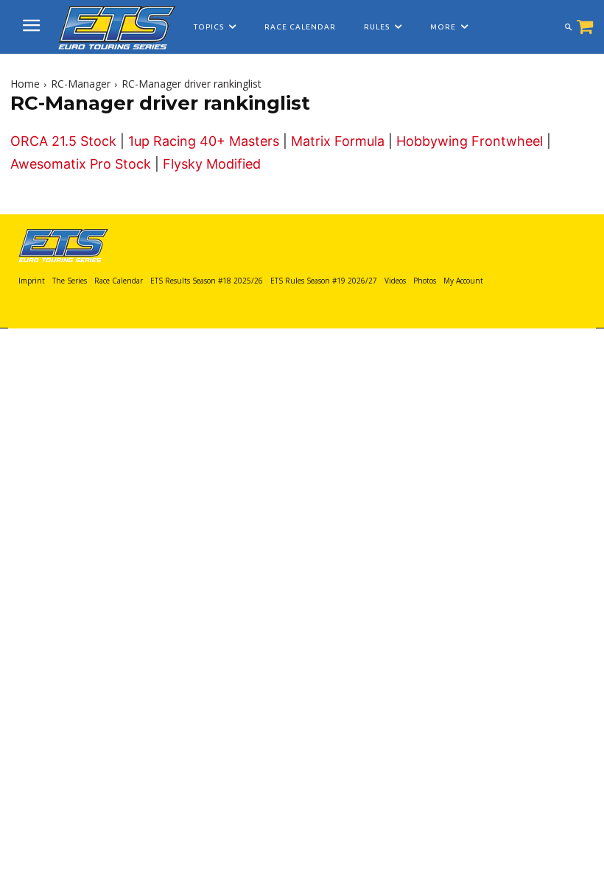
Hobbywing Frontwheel (469, 141)
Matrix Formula (337, 141)
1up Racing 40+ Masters (203, 141)
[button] (568, 27)
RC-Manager (80, 84)
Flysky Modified (212, 164)
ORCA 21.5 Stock (63, 141)
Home (25, 84)
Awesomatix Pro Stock (80, 164)
